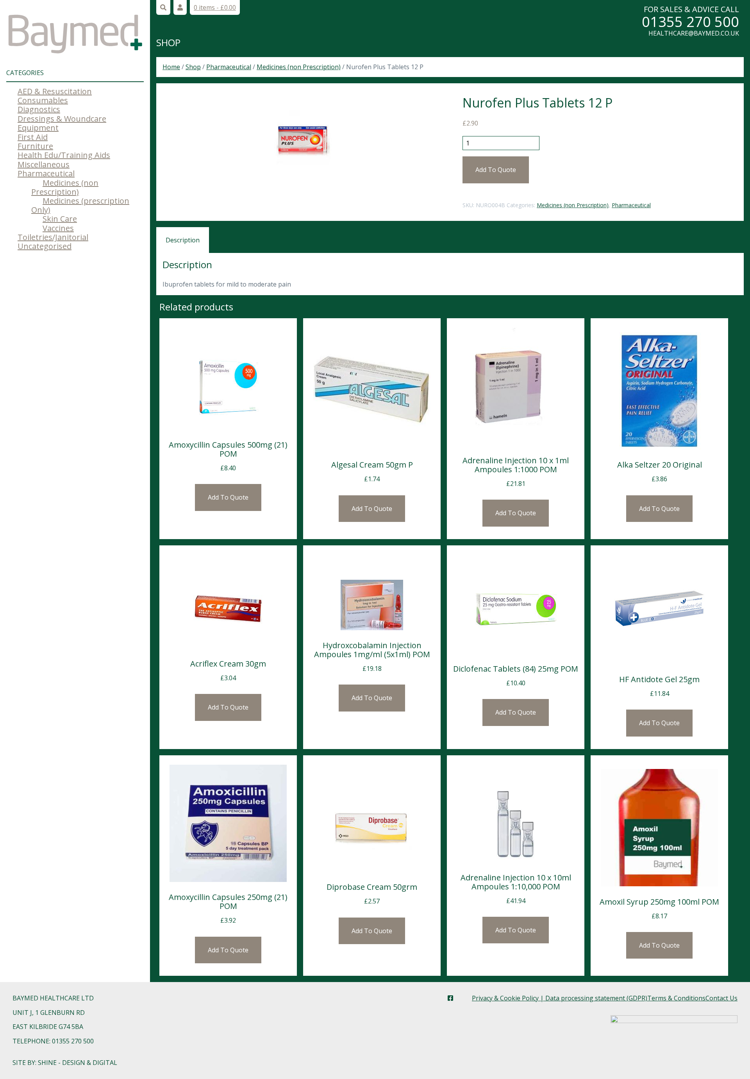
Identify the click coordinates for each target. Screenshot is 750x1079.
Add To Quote (495, 169)
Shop (168, 42)
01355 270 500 (690, 22)
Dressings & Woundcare (62, 118)
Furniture (35, 146)
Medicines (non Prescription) (64, 187)
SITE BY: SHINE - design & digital (64, 1062)
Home (171, 67)
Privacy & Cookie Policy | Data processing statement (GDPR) (559, 998)
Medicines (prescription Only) (80, 205)
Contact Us (721, 998)
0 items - (215, 7)
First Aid (33, 137)
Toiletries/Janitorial (53, 237)
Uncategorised (44, 246)
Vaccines (58, 228)
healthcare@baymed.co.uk (693, 33)
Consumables (43, 100)
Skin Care (60, 218)
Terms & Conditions (676, 998)
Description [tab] (183, 240)
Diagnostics (39, 109)
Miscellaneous (44, 164)
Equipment (38, 127)
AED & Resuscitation (55, 91)
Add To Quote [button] (228, 497)
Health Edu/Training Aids (64, 155)
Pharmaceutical (46, 173)
